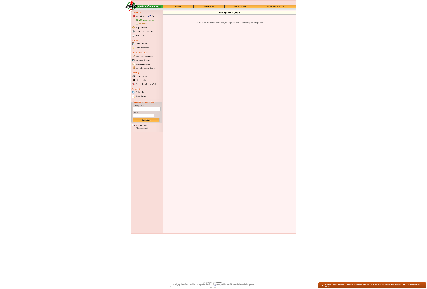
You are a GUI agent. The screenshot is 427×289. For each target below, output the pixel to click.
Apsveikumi (146, 84)
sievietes (140, 16)
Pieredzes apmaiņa (144, 56)
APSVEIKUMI (209, 6)
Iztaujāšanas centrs (144, 31)
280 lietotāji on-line (146, 20)
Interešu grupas (143, 60)
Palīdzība (140, 92)
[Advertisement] (146, 182)
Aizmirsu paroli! (142, 128)
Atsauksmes (141, 96)
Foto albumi (141, 43)
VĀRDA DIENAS (240, 6)
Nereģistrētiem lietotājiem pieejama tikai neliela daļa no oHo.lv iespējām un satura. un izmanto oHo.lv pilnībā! (372, 285)
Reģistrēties (141, 125)
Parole (135, 112)
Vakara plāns (141, 35)
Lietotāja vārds (138, 106)
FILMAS (178, 6)
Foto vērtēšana (142, 47)
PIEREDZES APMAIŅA (275, 6)
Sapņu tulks (141, 76)
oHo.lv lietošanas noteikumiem (225, 286)
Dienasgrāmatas (143, 64)
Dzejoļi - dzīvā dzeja (145, 68)
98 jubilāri (143, 23)
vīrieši (154, 16)
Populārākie (141, 27)
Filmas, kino (141, 80)
